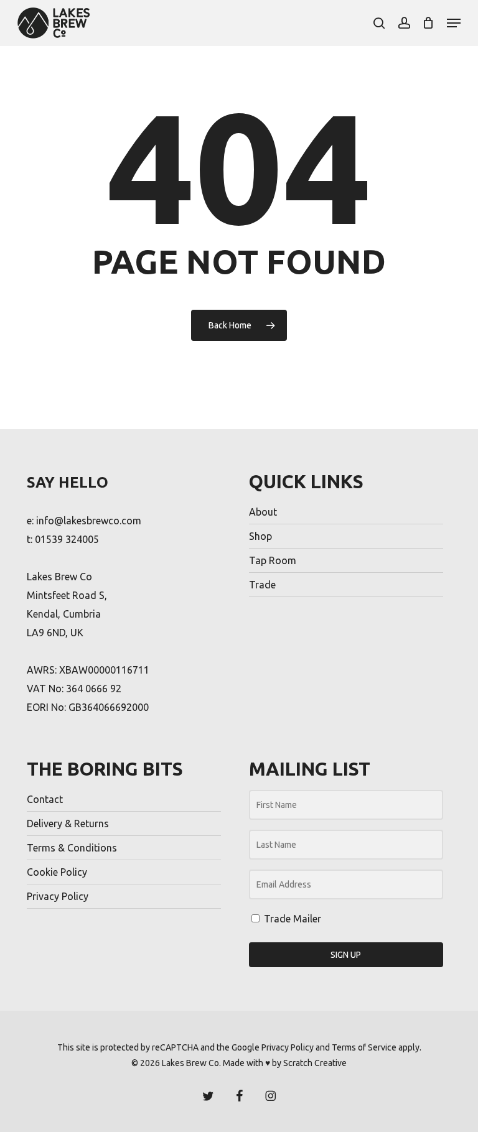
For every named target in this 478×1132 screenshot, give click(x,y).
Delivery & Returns (68, 823)
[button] (454, 23)
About (263, 511)
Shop (260, 536)
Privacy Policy (57, 896)
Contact (45, 799)
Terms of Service (364, 1047)
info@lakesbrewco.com (88, 520)
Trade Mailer (291, 918)
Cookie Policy (57, 872)
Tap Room (272, 560)
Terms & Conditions (72, 847)
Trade (262, 584)
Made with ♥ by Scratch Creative (285, 1063)
